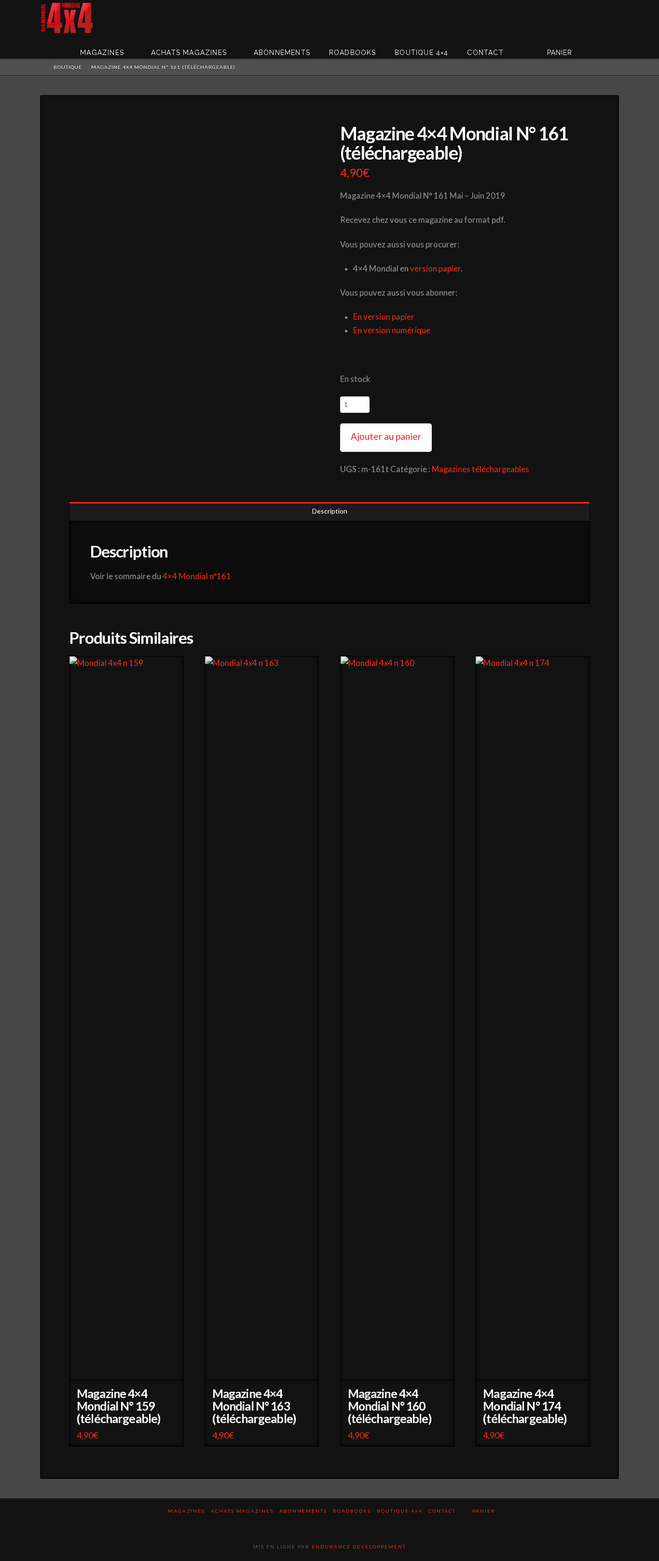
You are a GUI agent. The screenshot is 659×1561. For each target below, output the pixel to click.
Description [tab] (329, 511)
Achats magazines (242, 1511)
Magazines (186, 1511)
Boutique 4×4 (400, 1511)
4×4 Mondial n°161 (197, 576)
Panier (484, 1511)
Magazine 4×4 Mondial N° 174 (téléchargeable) (524, 1405)
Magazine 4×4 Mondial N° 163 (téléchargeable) (254, 1405)
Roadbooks (352, 1511)
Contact (442, 1511)
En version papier (383, 317)
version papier (435, 268)
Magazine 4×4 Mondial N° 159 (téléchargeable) (118, 1405)
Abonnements (303, 1511)
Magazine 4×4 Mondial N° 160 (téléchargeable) (389, 1405)
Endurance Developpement (359, 1546)
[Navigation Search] (604, 46)
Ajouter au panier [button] (129, 1366)
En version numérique (391, 330)
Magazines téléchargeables (480, 469)
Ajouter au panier (386, 436)
